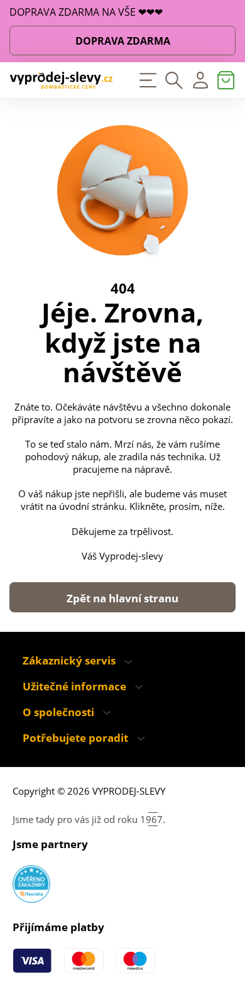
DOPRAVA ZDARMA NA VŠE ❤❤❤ (86, 12)
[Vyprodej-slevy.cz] (61, 80)
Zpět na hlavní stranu (122, 598)
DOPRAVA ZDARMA (122, 41)
